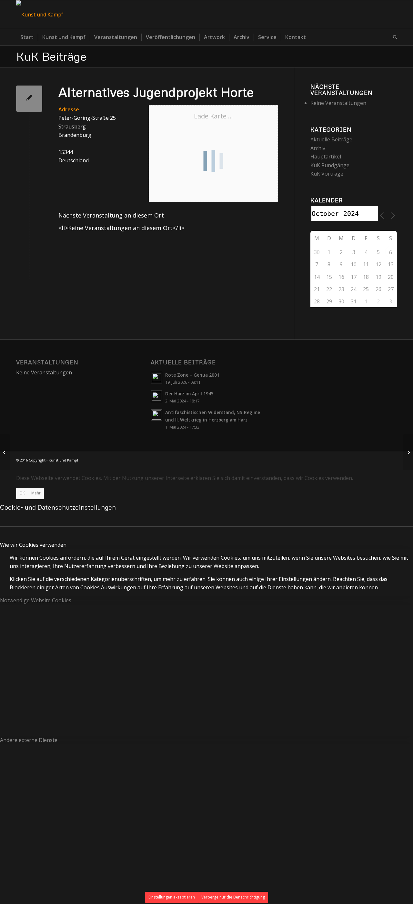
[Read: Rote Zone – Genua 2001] (156, 377)
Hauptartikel (325, 156)
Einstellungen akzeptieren (171, 897)
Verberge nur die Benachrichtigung (233, 897)
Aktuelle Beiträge (331, 139)
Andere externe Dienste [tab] (28, 740)
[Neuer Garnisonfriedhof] (5, 452)
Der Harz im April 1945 (189, 394)
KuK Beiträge (51, 56)
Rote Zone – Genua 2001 (192, 375)
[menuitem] (27, 37)
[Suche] (393, 37)
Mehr (36, 493)
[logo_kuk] (39, 14)
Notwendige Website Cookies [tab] (35, 600)
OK (22, 493)
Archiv (317, 148)
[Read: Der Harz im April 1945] (156, 396)
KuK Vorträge (326, 173)
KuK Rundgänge (329, 165)
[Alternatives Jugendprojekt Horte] (29, 99)
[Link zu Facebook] (392, 14)
